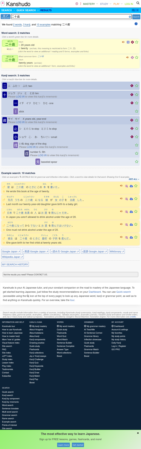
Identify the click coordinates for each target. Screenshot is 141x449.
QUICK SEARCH (26, 10)
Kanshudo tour (8, 326)
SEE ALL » (134, 179)
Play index (6, 365)
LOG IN (129, 4)
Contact (5, 372)
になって (19, 225)
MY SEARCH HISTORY (15, 264)
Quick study (34, 345)
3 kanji (26, 24)
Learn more (63, 444)
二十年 (41, 56)
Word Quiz (61, 336)
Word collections (64, 352)
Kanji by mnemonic (10, 401)
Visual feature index (10, 342)
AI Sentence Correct (93, 332)
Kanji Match (34, 375)
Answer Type (62, 349)
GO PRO (116, 349)
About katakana (36, 332)
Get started (78, 444)
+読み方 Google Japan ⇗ (65, 251)
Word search (7, 405)
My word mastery (67, 326)
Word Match (62, 339)
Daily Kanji (116, 342)
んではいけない (61, 225)
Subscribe (6, 375)
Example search (9, 421)
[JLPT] (80, 3)
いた (54, 187)
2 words (17, 24)
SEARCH (6, 10)
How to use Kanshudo (12, 329)
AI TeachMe (89, 329)
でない (34, 225)
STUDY (104, 4)
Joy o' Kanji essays (37, 355)
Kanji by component (10, 398)
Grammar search (9, 415)
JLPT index (7, 355)
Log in (114, 345)
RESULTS (46, 10)
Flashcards (34, 349)
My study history (119, 339)
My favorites (117, 332)
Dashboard (95, 291)
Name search (8, 418)
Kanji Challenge (36, 359)
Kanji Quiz (34, 362)
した (75, 200)
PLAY (116, 4)
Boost (32, 382)
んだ (65, 238)
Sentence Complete (65, 345)
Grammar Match (91, 349)
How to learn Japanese (12, 332)
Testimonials (7, 369)
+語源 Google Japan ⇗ (94, 251)
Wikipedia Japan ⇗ (12, 256)
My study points (118, 336)
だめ (64, 212)
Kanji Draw (34, 372)
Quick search (123, 291)
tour (72, 300)
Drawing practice (36, 342)
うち (17, 200)
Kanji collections (36, 352)
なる (40, 200)
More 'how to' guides (11, 339)
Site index (6, 352)
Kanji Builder (35, 369)
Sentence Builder (64, 342)
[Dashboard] (76, 3)
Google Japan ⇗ (11, 251)
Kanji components (37, 339)
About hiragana (36, 329)
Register (122, 345)
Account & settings (120, 329)
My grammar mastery (95, 326)
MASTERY (89, 4)
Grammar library (91, 336)
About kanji (34, 336)
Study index (7, 359)
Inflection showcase (92, 339)
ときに (32, 187)
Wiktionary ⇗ (117, 251)
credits (133, 316)
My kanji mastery (39, 326)
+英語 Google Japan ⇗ (35, 251)
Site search (7, 345)
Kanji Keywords (36, 365)
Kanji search (7, 395)
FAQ (4, 349)
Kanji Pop (33, 379)
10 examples (43, 24)
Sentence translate (10, 408)
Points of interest (9, 424)
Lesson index (8, 362)
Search (136, 16)
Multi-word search (10, 411)
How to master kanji (11, 336)
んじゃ (56, 212)
